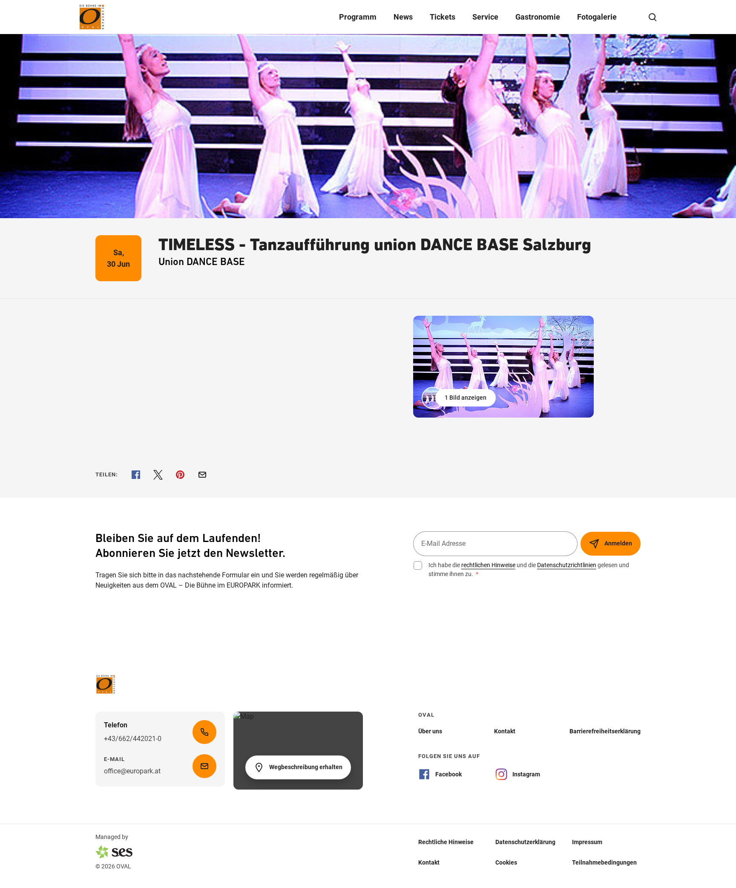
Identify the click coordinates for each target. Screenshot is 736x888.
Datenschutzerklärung (525, 841)
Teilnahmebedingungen (604, 862)
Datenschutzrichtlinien (566, 565)
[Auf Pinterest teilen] (180, 474)
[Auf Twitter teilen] (158, 474)
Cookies (506, 862)
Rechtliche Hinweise (446, 841)
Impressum (587, 841)
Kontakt (429, 862)
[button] (459, 398)
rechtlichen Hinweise (488, 565)
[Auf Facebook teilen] (135, 474)
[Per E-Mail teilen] (202, 474)
